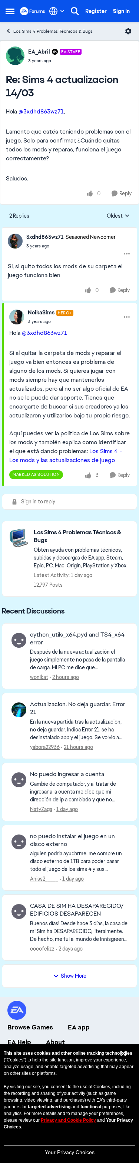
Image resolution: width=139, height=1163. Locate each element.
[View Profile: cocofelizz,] (18, 911)
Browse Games (30, 1027)
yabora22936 (45, 747)
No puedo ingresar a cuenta (67, 774)
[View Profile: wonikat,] (18, 640)
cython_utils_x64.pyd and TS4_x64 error (77, 638)
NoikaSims (41, 312)
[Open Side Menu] (10, 11)
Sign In (121, 11)
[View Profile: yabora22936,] (18, 709)
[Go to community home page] (32, 11)
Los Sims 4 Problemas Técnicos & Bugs (53, 31)
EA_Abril (39, 51)
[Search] (74, 11)
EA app (79, 1027)
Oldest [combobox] (118, 216)
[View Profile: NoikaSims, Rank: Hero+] (16, 317)
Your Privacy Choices (70, 1152)
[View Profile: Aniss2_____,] (18, 841)
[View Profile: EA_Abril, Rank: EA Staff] (15, 56)
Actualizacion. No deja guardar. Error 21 (77, 708)
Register (96, 11)
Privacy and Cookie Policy (68, 1120)
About (55, 1042)
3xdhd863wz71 (45, 237)
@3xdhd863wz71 (41, 111)
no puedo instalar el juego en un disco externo (72, 840)
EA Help (19, 1042)
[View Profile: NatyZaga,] (18, 779)
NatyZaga (41, 809)
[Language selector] (57, 11)
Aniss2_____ (44, 878)
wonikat (39, 677)
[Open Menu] (128, 31)
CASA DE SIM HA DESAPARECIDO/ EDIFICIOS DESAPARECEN (77, 909)
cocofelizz (42, 948)
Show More (73, 976)
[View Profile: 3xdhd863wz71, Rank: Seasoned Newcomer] (15, 241)
